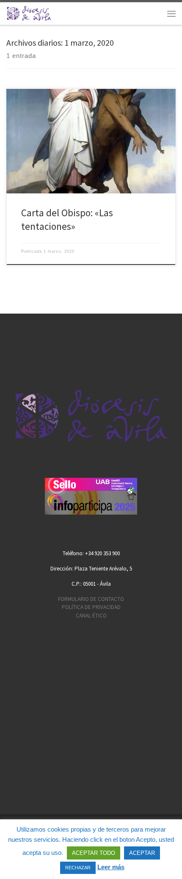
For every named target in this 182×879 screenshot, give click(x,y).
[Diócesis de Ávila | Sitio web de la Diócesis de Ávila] (29, 12)
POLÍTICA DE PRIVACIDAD (91, 607)
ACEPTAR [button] (142, 853)
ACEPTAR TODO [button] (93, 853)
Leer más (110, 867)
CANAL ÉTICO (91, 615)
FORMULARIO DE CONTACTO (91, 599)
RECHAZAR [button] (78, 867)
